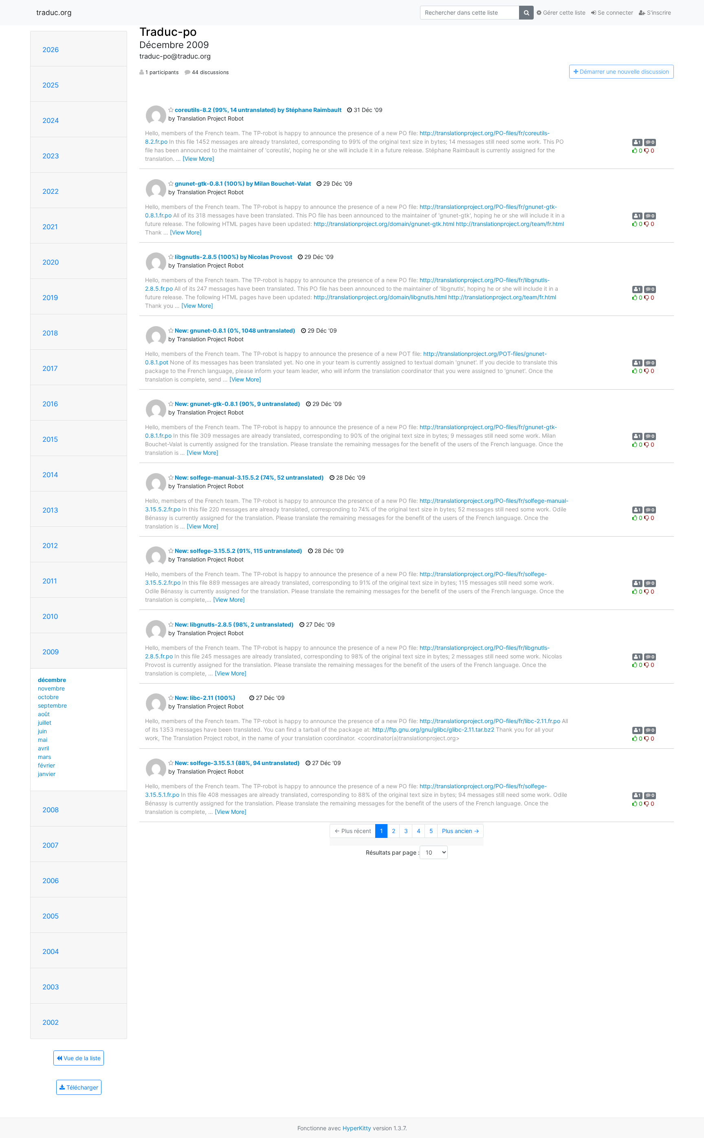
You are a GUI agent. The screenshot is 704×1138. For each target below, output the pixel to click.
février (46, 765)
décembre (52, 679)
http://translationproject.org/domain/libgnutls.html (380, 297)
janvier (46, 773)
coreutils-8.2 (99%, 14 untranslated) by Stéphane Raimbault (257, 109)
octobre (48, 696)
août (44, 713)
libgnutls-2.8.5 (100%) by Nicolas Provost (233, 256)
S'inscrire (658, 12)
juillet (44, 722)
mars (44, 756)
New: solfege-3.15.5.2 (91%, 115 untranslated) (238, 550)
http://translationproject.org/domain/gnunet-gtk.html (384, 223)
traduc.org (54, 12)
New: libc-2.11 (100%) (204, 697)
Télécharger (81, 1087)
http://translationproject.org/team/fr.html (510, 223)
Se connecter (614, 12)
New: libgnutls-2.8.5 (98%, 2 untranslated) (234, 624)
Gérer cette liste (563, 12)
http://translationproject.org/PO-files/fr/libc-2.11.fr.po (490, 720)
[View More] (198, 158)
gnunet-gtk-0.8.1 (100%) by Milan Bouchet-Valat (242, 183)
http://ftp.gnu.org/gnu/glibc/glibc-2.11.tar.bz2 (433, 729)
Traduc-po (168, 32)
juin (42, 731)
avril (43, 748)
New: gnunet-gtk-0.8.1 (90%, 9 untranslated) (237, 403)
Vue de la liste (81, 1058)
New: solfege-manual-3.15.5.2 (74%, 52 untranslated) (249, 477)
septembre (52, 705)
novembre (51, 688)
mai (42, 739)
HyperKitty (357, 1128)
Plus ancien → (460, 830)
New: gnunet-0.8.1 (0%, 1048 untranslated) (234, 330)
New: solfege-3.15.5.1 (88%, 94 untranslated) (237, 762)
